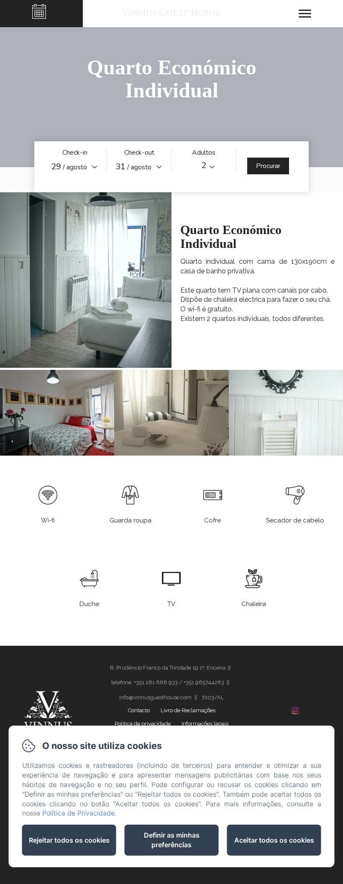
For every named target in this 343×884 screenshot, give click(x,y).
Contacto (139, 710)
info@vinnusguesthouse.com (155, 697)
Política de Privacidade (78, 813)
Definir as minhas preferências (172, 840)
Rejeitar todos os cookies (69, 840)
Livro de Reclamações (188, 710)
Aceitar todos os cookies (274, 840)
